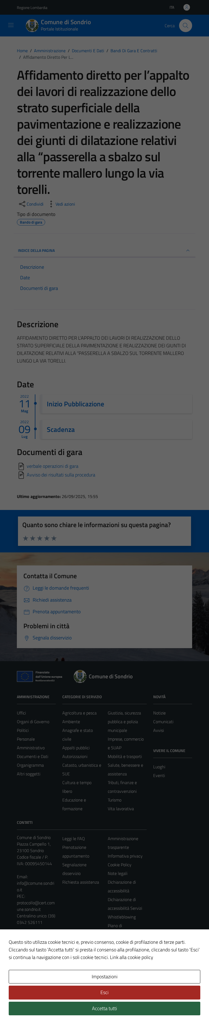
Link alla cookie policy (131, 957)
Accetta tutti (104, 1008)
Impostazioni (105, 976)
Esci (104, 992)
